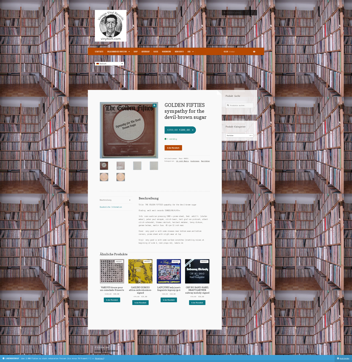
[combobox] (239, 135)
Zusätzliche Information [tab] (111, 207)
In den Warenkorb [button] (112, 300)
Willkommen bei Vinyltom (117, 51)
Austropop (195, 161)
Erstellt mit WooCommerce (106, 350)
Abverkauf (99, 358)
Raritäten (113, 74)
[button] (154, 105)
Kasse (156, 51)
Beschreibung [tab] (105, 200)
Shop (136, 51)
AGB (189, 51)
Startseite (99, 51)
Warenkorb (166, 51)
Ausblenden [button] (344, 358)
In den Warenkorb (173, 147)
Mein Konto (179, 51)
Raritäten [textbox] (239, 135)
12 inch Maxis (182, 161)
